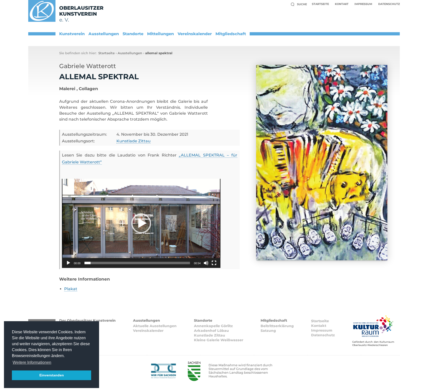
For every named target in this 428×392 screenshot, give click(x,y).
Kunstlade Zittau (133, 141)
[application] (141, 223)
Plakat (70, 289)
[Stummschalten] (206, 263)
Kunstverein (72, 33)
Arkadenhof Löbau (211, 330)
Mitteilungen (160, 33)
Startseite (320, 4)
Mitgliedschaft (230, 33)
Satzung (268, 330)
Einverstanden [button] (51, 375)
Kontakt (341, 4)
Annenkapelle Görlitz (213, 326)
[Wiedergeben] (68, 263)
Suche (302, 4)
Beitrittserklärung (277, 326)
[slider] (137, 263)
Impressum (363, 4)
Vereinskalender (195, 33)
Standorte (133, 33)
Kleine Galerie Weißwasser (218, 340)
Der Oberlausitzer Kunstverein (87, 320)
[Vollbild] (214, 263)
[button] (141, 223)
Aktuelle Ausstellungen (155, 326)
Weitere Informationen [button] (32, 362)
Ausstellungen (103, 33)
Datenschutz (389, 4)
